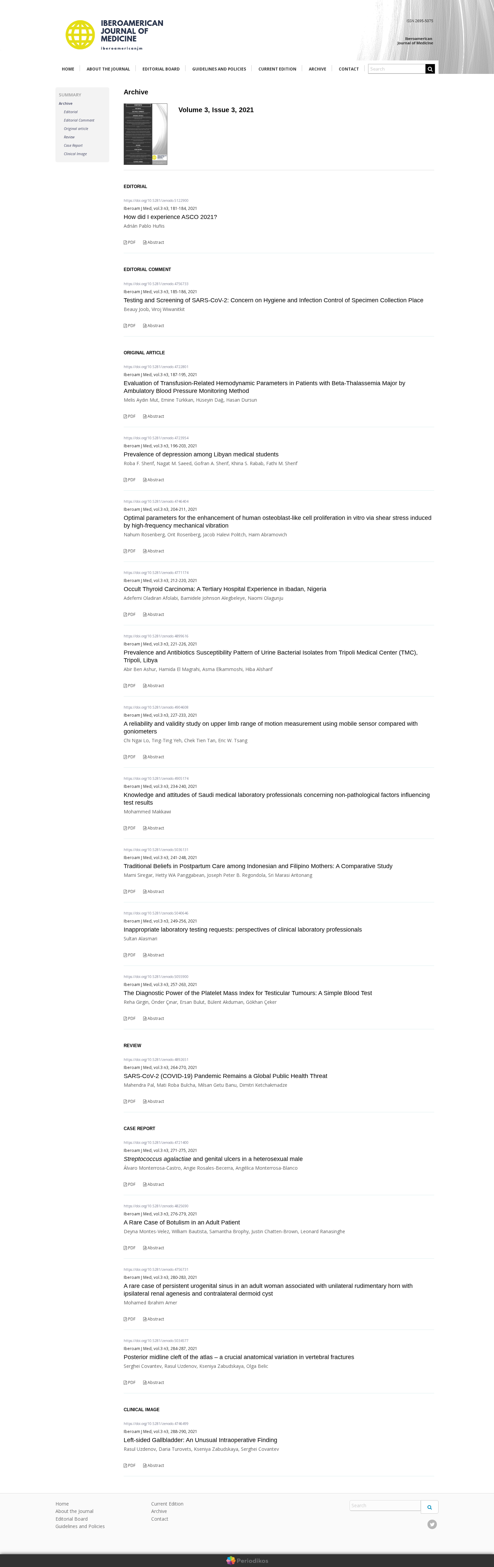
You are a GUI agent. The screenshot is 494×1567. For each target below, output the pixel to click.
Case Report (73, 145)
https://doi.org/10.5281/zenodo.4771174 (156, 572)
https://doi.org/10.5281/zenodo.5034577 (156, 1340)
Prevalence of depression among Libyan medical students (201, 454)
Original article (76, 128)
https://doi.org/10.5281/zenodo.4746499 (156, 1423)
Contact (349, 69)
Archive (317, 69)
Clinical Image (75, 153)
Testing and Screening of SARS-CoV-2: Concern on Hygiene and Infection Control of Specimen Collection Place (273, 300)
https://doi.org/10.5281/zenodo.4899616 (156, 636)
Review (69, 136)
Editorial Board (161, 69)
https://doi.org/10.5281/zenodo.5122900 (156, 200)
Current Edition (277, 69)
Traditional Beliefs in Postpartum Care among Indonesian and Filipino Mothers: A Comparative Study (258, 866)
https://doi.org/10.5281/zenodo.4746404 (156, 501)
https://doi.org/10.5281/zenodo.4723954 (156, 438)
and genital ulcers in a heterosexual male (213, 1159)
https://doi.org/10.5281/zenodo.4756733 (156, 283)
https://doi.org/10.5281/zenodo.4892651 (156, 1059)
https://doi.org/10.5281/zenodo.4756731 (156, 1269)
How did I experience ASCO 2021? (170, 217)
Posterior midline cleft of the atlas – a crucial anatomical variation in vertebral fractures (239, 1357)
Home (68, 69)
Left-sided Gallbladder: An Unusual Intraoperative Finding (200, 1440)
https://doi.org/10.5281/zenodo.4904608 (156, 707)
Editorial (71, 111)
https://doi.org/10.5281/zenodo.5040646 (156, 913)
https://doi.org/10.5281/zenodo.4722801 (156, 366)
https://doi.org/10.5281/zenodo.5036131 (156, 849)
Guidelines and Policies (219, 69)
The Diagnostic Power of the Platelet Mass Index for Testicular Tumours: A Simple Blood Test (248, 993)
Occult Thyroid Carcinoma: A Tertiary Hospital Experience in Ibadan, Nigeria (225, 589)
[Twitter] (432, 1524)
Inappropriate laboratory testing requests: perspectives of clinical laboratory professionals (243, 929)
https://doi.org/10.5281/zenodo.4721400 (156, 1142)
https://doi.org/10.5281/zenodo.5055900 (156, 976)
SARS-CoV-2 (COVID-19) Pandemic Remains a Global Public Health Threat (225, 1076)
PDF (131, 242)
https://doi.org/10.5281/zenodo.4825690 (156, 1206)
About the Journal (108, 69)
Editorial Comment (79, 120)
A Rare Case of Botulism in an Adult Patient (182, 1222)
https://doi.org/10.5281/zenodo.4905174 (156, 778)
